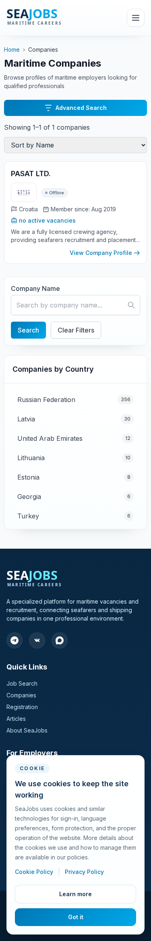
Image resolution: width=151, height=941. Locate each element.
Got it (75, 917)
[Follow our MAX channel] (60, 640)
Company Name (35, 288)
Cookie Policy (35, 871)
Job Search (21, 683)
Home (12, 49)
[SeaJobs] (51, 17)
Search (28, 330)
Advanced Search (81, 107)
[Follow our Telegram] (14, 640)
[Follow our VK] (37, 640)
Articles (16, 718)
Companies (21, 695)
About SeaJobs (27, 730)
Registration (22, 706)
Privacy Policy (84, 871)
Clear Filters (76, 330)
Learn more (75, 893)
